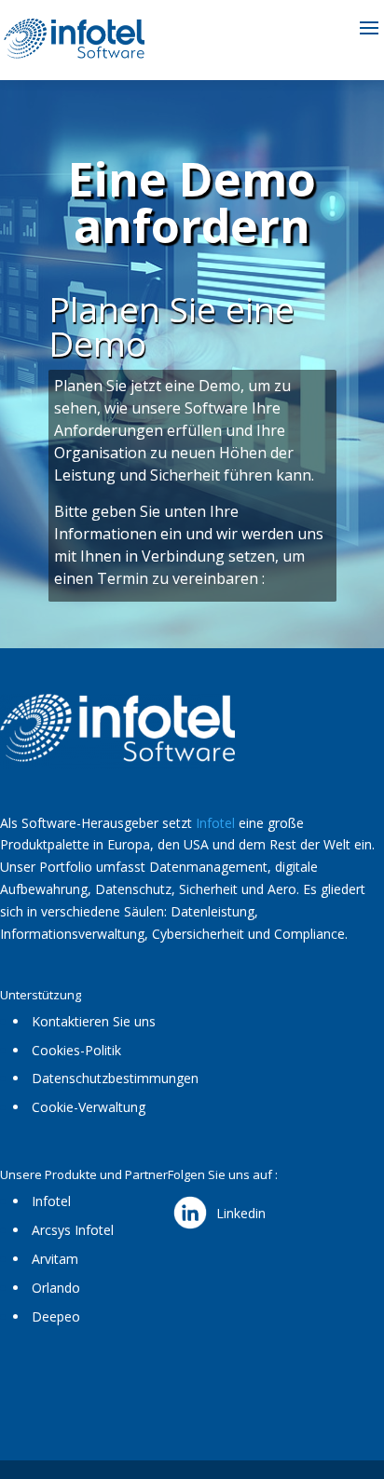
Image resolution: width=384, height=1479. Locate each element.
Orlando (56, 1287)
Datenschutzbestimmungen (115, 1078)
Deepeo (56, 1316)
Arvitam (55, 1259)
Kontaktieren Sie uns (94, 1021)
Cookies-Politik (76, 1050)
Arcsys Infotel (73, 1230)
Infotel (215, 823)
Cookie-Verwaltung (88, 1107)
